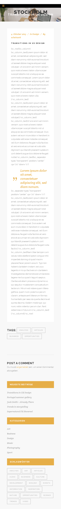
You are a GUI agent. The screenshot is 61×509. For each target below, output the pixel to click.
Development (16, 483)
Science (47, 495)
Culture (40, 477)
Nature (13, 495)
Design (35, 34)
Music (10, 443)
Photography (13, 447)
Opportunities (32, 336)
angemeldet (22, 367)
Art (8, 428)
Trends (13, 501)
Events (46, 483)
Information (16, 489)
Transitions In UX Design (19, 392)
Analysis (23, 330)
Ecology (33, 483)
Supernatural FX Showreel (20, 411)
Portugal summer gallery (19, 397)
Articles (38, 330)
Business (14, 336)
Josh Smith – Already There (20, 402)
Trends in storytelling (17, 406)
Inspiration (34, 489)
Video (25, 501)
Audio (12, 477)
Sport (9, 452)
